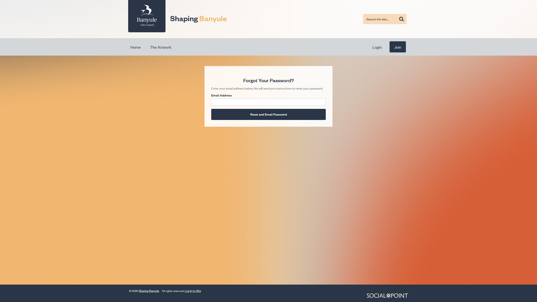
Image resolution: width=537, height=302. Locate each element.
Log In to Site (193, 290)
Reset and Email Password (268, 114)
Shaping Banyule (149, 290)
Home (135, 46)
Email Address (221, 95)
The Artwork (160, 46)
